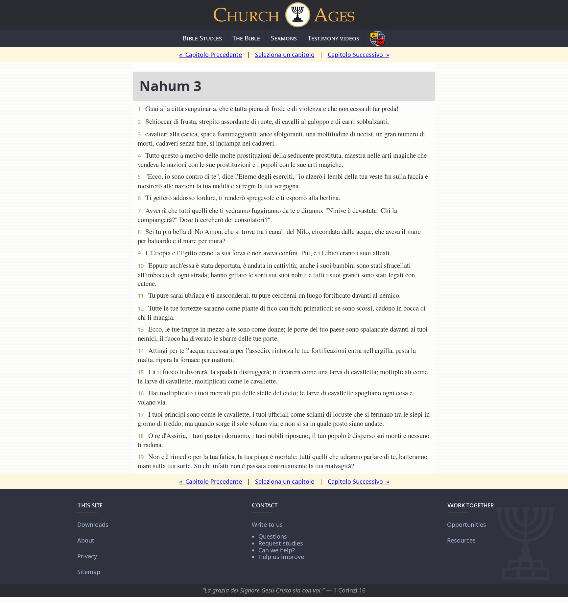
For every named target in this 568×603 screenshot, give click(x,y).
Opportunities (466, 524)
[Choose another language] (377, 38)
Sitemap (88, 572)
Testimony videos (333, 38)
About (85, 540)
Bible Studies (202, 38)
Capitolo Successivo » (358, 54)
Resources (461, 540)
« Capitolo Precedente (210, 54)
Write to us (278, 540)
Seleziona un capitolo (285, 54)
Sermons (284, 38)
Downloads (92, 524)
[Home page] (284, 15)
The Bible (246, 38)
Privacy (87, 556)
